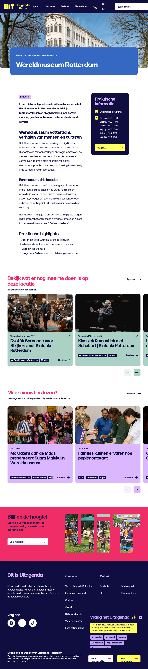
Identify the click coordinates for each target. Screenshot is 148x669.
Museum (25, 96)
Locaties (28, 55)
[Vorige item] (127, 372)
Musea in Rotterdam (20, 477)
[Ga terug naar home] (17, 6)
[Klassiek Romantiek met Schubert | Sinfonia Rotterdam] (107, 330)
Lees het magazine (74, 628)
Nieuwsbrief (81, 6)
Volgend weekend (114, 643)
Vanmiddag (97, 637)
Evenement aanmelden (76, 593)
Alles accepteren (126, 659)
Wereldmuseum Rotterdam (26, 360)
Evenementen (39, 477)
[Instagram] (11, 623)
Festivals (53, 477)
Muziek (44, 360)
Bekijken (62, 360)
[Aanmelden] (44, 541)
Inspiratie (50, 6)
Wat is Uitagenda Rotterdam (79, 586)
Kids (81, 477)
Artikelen (65, 6)
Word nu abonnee (74, 621)
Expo (102, 477)
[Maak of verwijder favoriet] (68, 336)
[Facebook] (22, 623)
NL (103, 4)
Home (19, 55)
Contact (69, 600)
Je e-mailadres (17, 542)
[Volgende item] (137, 372)
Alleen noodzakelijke (97, 659)
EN (103, 9)
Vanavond (110, 637)
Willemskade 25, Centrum (111, 112)
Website (101, 148)
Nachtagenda (128, 586)
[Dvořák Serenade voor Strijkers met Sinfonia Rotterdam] (40, 330)
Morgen (122, 637)
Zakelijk (68, 607)
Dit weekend (97, 643)
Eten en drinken (128, 593)
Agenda (36, 6)
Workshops (92, 477)
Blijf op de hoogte (73, 614)
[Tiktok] (33, 623)
